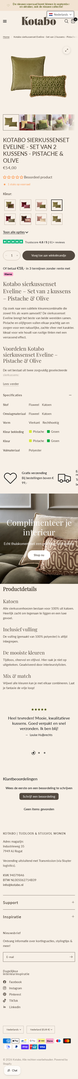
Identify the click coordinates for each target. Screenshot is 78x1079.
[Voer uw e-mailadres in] (71, 957)
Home (6, 36)
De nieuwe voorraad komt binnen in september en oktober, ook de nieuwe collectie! (41, 5)
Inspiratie (12, 916)
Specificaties (12, 395)
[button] (13, 177)
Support (10, 902)
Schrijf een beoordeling (39, 796)
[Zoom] (66, 50)
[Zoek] (66, 21)
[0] (72, 21)
